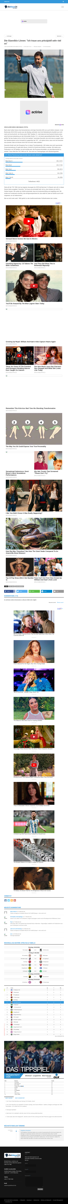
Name (26, 1163)
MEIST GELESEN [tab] (8, 1098)
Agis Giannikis (19, 586)
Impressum (29, 1200)
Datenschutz (36, 1200)
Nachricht (27, 1175)
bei (36, 923)
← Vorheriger (8, 36)
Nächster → (60, 36)
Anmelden (6, 1)
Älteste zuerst (60, 602)
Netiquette (22, 1200)
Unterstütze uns (8, 1201)
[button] (9, 591)
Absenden (40, 1189)
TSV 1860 (12, 586)
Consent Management (58, 1200)
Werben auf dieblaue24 (46, 1200)
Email (26, 1169)
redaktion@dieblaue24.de (10, 1185)
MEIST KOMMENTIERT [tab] (20, 1098)
